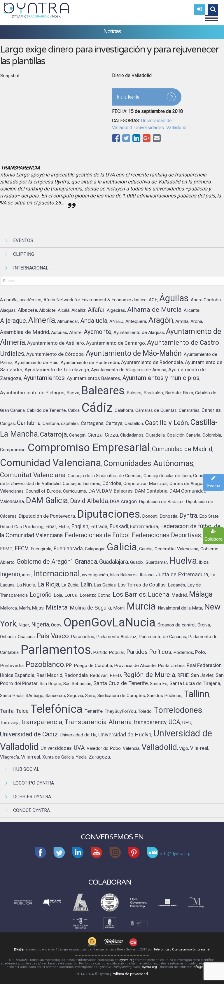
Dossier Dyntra (32, 796)
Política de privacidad (130, 974)
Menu (211, 15)
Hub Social (26, 769)
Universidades (149, 127)
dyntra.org (126, 960)
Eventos (23, 240)
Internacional (30, 268)
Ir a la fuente (128, 97)
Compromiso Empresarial (191, 949)
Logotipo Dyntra (33, 783)
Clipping (23, 254)
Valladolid (176, 127)
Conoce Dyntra (31, 810)
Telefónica (161, 949)
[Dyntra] (36, 9)
